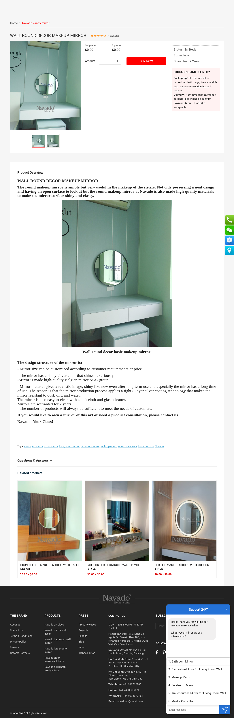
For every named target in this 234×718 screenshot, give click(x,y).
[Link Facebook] (157, 653)
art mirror (37, 446)
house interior (146, 446)
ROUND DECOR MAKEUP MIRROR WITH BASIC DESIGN (49, 566)
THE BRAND (18, 615)
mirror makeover (127, 446)
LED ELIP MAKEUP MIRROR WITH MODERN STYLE (182, 566)
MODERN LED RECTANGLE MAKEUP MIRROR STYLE (116, 566)
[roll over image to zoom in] (45, 85)
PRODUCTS (52, 615)
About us (15, 624)
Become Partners (20, 653)
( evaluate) (113, 35)
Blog (81, 641)
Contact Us (16, 630)
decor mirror (51, 446)
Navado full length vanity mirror (55, 668)
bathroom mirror (90, 446)
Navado (159, 446)
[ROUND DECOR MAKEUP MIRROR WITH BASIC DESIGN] (50, 521)
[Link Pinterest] (164, 653)
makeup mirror (109, 446)
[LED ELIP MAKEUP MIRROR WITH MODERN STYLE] (184, 521)
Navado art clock (54, 624)
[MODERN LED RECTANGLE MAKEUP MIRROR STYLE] (117, 521)
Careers (14, 647)
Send (224, 709)
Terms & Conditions (21, 636)
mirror (27, 446)
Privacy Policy (18, 641)
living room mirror (69, 446)
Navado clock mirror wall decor (54, 659)
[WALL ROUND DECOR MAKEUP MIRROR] (38, 141)
